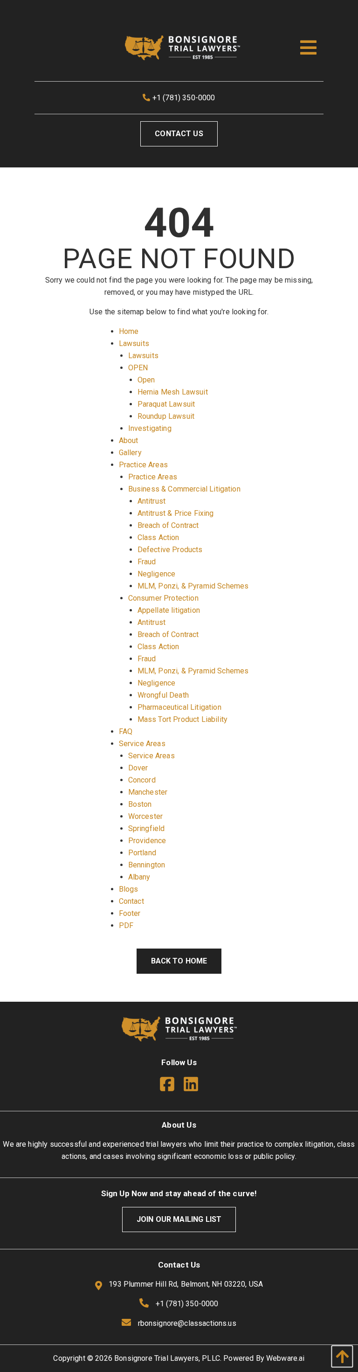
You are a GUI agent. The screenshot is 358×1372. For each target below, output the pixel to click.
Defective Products (170, 549)
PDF (126, 925)
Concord (142, 780)
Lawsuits (134, 343)
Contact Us (179, 133)
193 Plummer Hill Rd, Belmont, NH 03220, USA (185, 1284)
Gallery (130, 452)
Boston (140, 804)
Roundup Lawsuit (166, 416)
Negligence (157, 573)
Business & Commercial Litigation (184, 489)
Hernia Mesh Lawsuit (173, 392)
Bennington (146, 864)
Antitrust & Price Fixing (176, 513)
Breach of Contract (168, 525)
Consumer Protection (163, 598)
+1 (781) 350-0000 (183, 97)
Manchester (148, 792)
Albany (139, 877)
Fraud (147, 561)
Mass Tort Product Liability (182, 719)
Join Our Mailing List (179, 1219)
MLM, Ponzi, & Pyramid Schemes (193, 586)
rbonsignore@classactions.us (187, 1323)
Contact (131, 901)
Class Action (158, 537)
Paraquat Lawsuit (166, 404)
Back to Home (179, 960)
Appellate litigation (169, 610)
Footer (130, 913)
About (128, 440)
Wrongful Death (163, 695)
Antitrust (151, 501)
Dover (138, 767)
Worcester (145, 816)
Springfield (146, 828)
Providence (147, 840)
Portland (142, 852)
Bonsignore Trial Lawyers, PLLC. (167, 1358)
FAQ (125, 731)
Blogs (128, 889)
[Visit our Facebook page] (171, 1086)
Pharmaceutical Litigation (179, 707)
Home (129, 331)
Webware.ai (285, 1358)
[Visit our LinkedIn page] (191, 1086)
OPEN (138, 367)
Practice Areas (143, 464)
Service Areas (142, 743)
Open (146, 379)
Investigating (150, 428)
